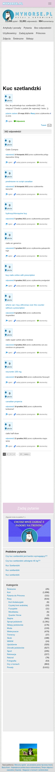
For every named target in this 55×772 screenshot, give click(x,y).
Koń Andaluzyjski (15, 602)
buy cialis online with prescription (20, 275)
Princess (40, 33)
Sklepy (29, 38)
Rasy (33, 113)
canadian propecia (14, 401)
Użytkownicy (9, 33)
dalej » (26, 454)
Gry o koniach (13, 664)
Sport (9, 651)
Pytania (28, 28)
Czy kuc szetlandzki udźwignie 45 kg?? (23, 561)
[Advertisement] (27, 63)
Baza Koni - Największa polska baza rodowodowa (21, 767)
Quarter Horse (14, 615)
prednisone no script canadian (19, 181)
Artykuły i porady (12, 28)
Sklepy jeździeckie (15, 625)
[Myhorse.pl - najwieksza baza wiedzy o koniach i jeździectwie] (27, 15)
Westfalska (13, 612)
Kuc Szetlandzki (13, 565)
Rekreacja (11, 654)
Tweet (43, 125)
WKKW (10, 641)
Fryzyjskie (12, 608)
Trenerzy (11, 635)
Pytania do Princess (16, 595)
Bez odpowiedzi (42, 28)
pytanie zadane (11, 113)
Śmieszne (18, 38)
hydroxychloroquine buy (16, 213)
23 (21, 454)
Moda (9, 628)
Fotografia (11, 661)
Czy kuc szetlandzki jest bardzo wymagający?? (26, 556)
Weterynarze (12, 631)
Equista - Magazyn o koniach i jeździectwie (31, 770)
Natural (10, 657)
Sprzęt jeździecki (14, 621)
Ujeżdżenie (12, 644)
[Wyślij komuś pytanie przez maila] (49, 125)
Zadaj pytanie (26, 33)
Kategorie (12, 585)
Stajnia (10, 618)
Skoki (9, 638)
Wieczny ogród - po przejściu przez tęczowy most (33, 765)
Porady (10, 667)
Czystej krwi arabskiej (18, 605)
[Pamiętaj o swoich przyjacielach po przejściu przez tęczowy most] (28, 752)
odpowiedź (10, 155)
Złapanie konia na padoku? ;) (15, 517)
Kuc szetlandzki (12, 570)
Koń (9, 592)
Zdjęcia (7, 38)
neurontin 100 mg (13, 372)
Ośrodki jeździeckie (15, 648)
